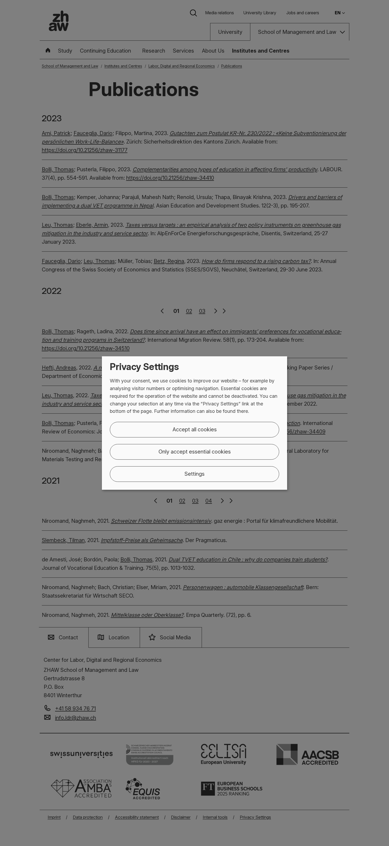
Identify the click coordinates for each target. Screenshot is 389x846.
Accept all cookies (195, 429)
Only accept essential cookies (195, 452)
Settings (194, 474)
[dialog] (194, 423)
